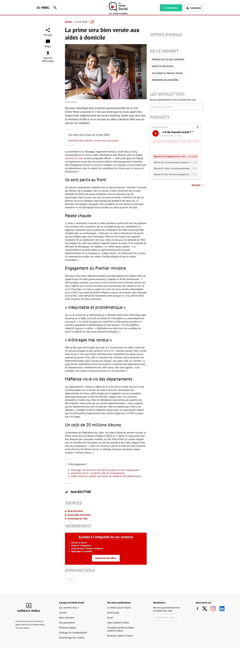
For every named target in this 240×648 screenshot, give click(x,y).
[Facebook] (197, 608)
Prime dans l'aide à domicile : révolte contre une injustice (93, 140)
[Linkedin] (220, 608)
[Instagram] (213, 608)
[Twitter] (205, 608)
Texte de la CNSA (75, 511)
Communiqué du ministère (79, 514)
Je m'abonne (171, 7)
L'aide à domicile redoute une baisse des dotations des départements (106, 476)
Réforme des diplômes (165, 80)
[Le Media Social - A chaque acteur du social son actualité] (118, 8)
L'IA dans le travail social (167, 73)
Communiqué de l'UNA (77, 518)
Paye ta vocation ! (163, 66)
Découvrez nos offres (105, 558)
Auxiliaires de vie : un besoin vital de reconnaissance (98, 473)
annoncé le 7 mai (73, 158)
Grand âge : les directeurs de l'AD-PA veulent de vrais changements (105, 470)
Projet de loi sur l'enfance (168, 59)
